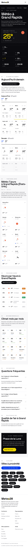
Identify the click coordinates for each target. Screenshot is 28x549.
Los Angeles (4, 538)
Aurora (10, 476)
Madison (4, 479)
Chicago (12, 473)
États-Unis (19, 8)
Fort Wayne (20, 473)
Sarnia (22, 476)
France (16, 513)
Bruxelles (3, 533)
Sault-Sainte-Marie (7, 486)
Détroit (4, 476)
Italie (16, 520)
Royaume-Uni (18, 518)
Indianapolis (22, 479)
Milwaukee (5, 473)
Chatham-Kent (12, 479)
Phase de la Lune (9, 449)
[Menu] (25, 2)
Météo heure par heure (9, 282)
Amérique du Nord (11, 8)
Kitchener (16, 486)
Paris (2, 529)
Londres (3, 531)
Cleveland (4, 483)
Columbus (12, 483)
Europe (3, 513)
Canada (17, 523)
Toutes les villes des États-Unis (11, 468)
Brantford (4, 490)
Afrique (3, 518)
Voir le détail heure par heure (10, 83)
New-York (3, 536)
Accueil (3, 8)
